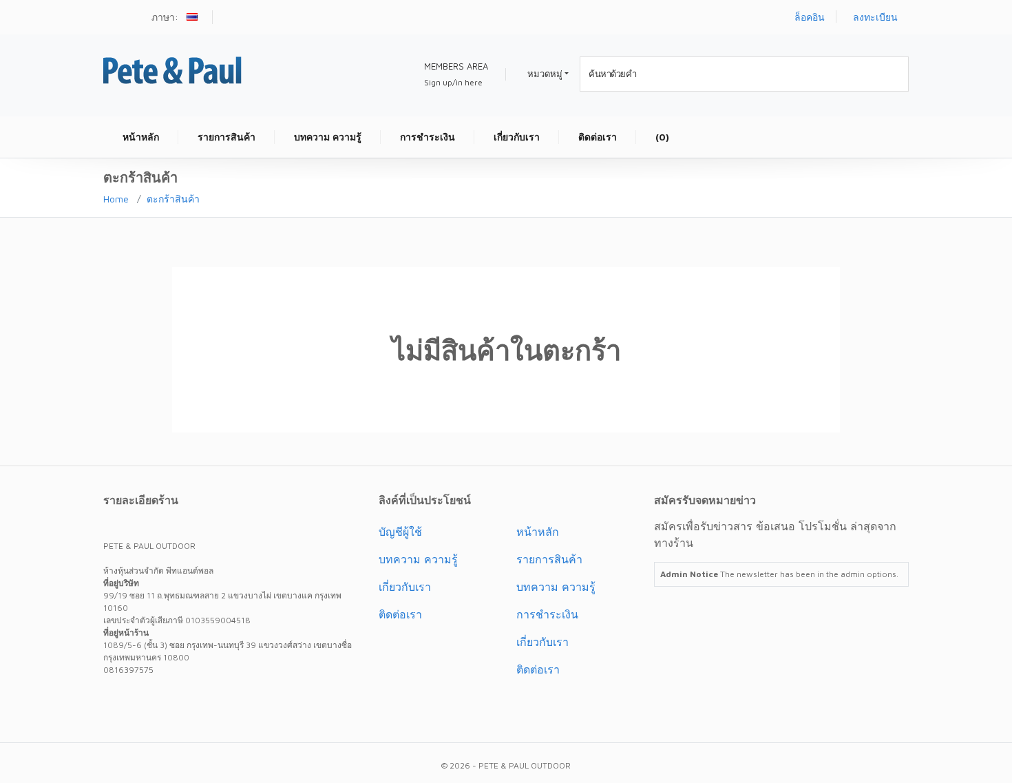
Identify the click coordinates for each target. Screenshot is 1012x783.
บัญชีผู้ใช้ (400, 531)
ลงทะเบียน (875, 17)
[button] (194, 18)
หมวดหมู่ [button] (544, 73)
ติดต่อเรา (400, 614)
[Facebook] (142, 701)
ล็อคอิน (809, 17)
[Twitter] (117, 701)
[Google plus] (167, 701)
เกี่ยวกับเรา (405, 587)
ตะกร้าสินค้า (173, 199)
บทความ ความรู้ (418, 559)
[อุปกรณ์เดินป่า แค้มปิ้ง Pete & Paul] (172, 68)
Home (116, 199)
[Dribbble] (191, 701)
